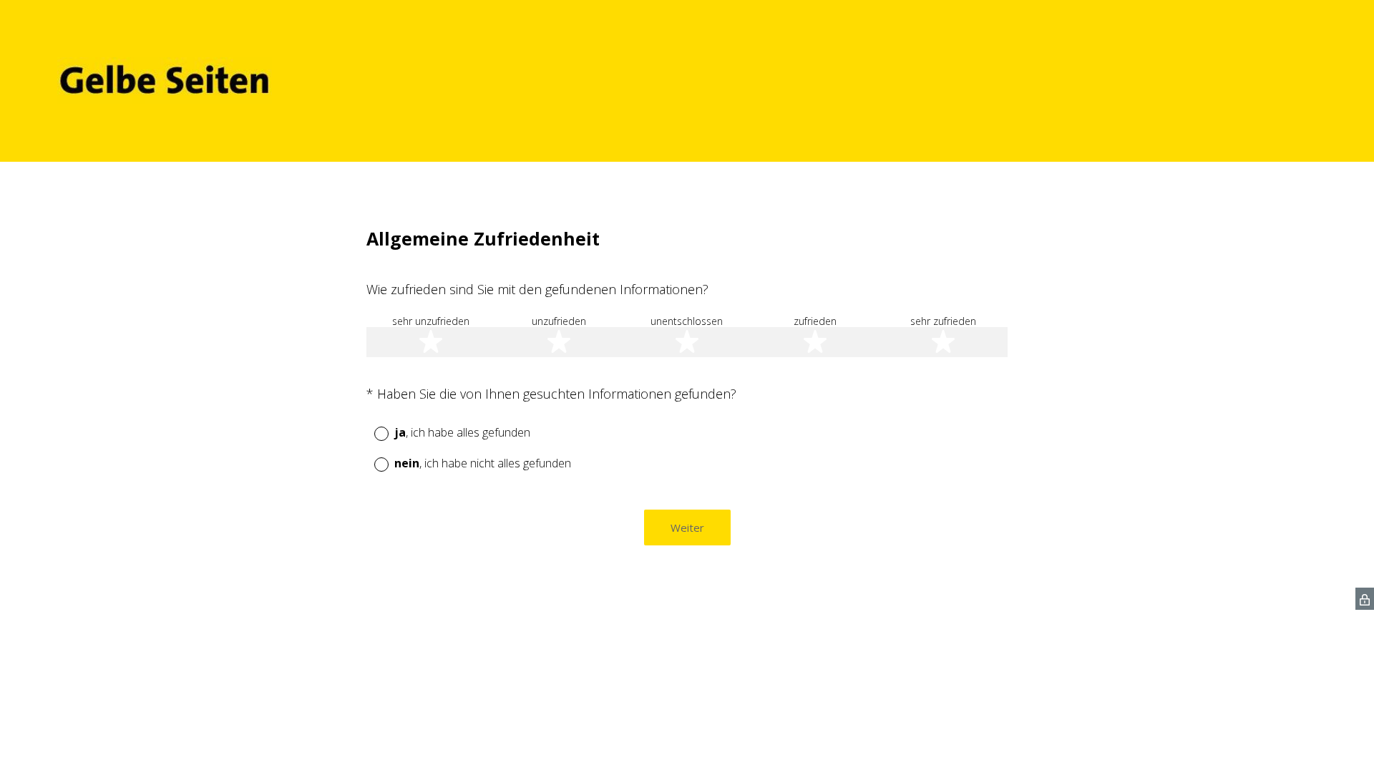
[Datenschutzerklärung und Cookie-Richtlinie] (1364, 598)
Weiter (687, 527)
